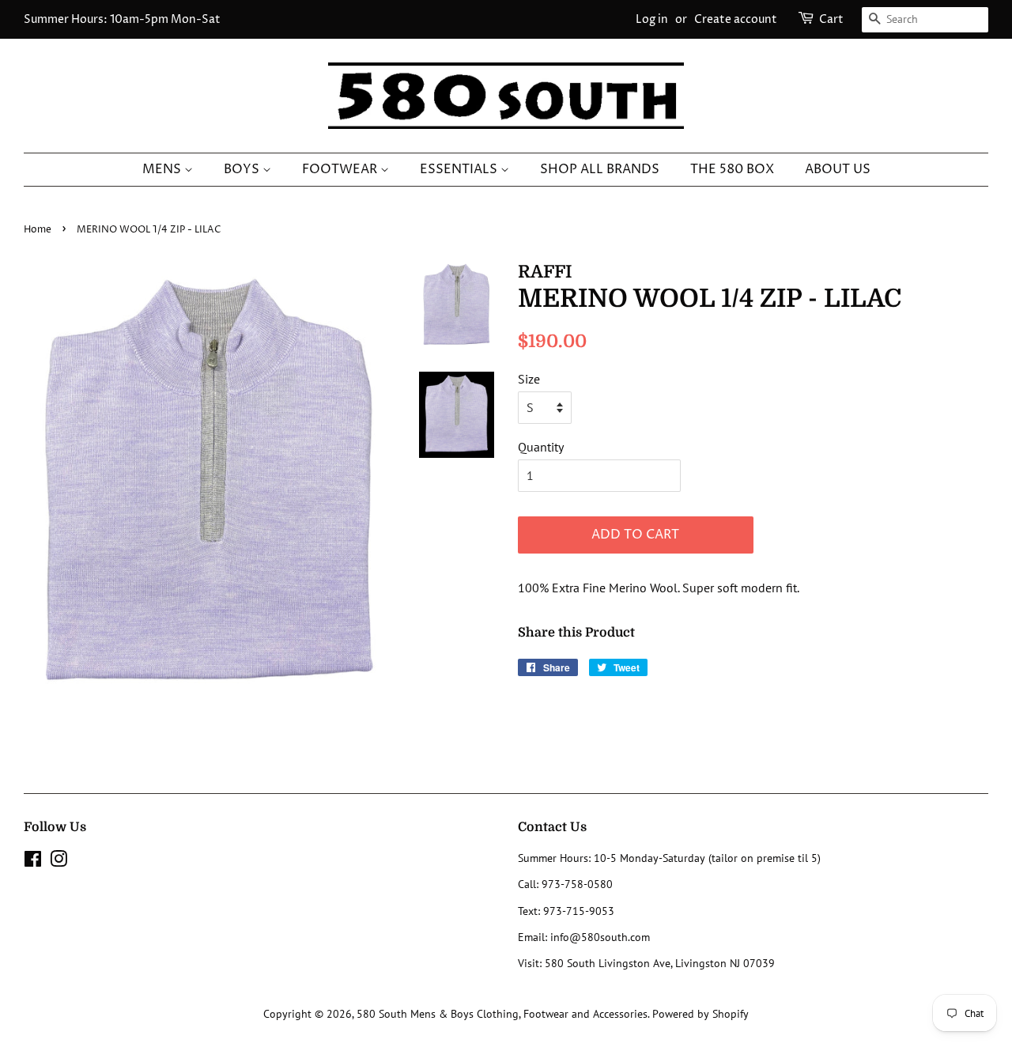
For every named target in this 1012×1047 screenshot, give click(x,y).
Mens (163, 169)
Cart (831, 19)
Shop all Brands (599, 169)
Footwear (341, 169)
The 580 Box (732, 169)
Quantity (541, 447)
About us (837, 169)
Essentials (460, 169)
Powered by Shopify (700, 1014)
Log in (652, 19)
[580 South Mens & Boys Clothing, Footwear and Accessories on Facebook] (33, 862)
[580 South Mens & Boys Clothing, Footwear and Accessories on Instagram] (58, 862)
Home (37, 229)
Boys (243, 169)
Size (529, 379)
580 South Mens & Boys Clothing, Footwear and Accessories (502, 1014)
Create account (735, 19)
